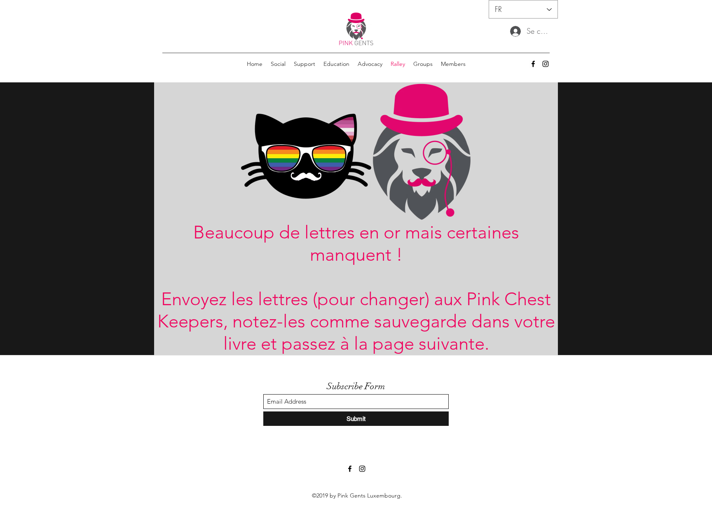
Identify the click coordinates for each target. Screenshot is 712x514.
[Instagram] (545, 64)
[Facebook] (533, 64)
